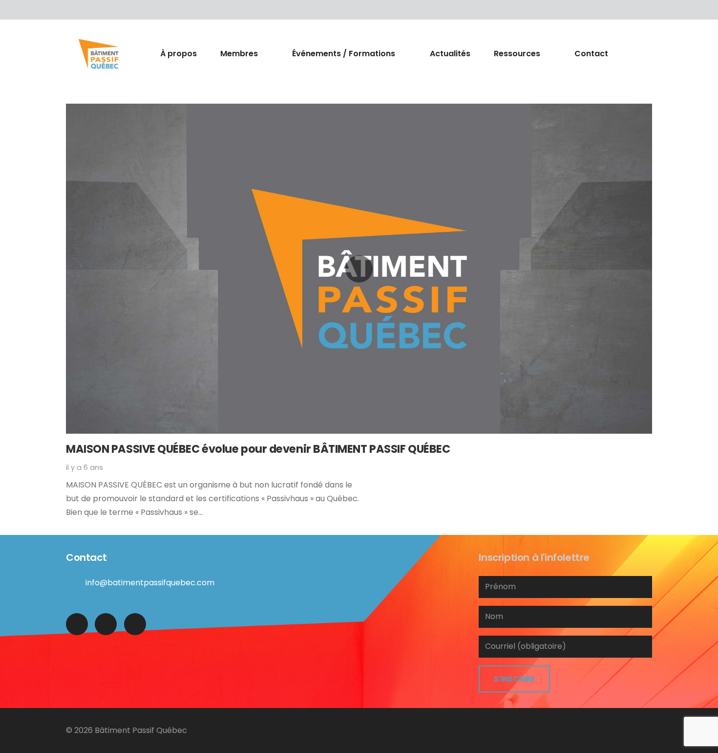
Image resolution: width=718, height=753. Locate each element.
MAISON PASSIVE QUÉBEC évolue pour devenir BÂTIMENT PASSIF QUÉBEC (258, 449)
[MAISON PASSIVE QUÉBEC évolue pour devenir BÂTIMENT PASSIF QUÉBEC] (359, 269)
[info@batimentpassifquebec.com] (75, 583)
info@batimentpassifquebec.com (149, 582)
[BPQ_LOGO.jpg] (98, 53)
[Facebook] (75, 10)
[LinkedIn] (95, 10)
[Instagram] (135, 624)
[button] (263, 54)
